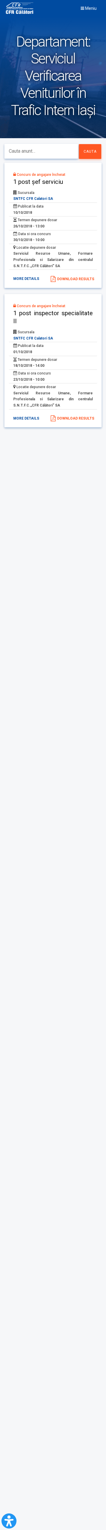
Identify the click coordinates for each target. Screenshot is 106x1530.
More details (26, 279)
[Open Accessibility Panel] (8, 1521)
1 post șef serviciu (38, 181)
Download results (75, 279)
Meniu (90, 8)
